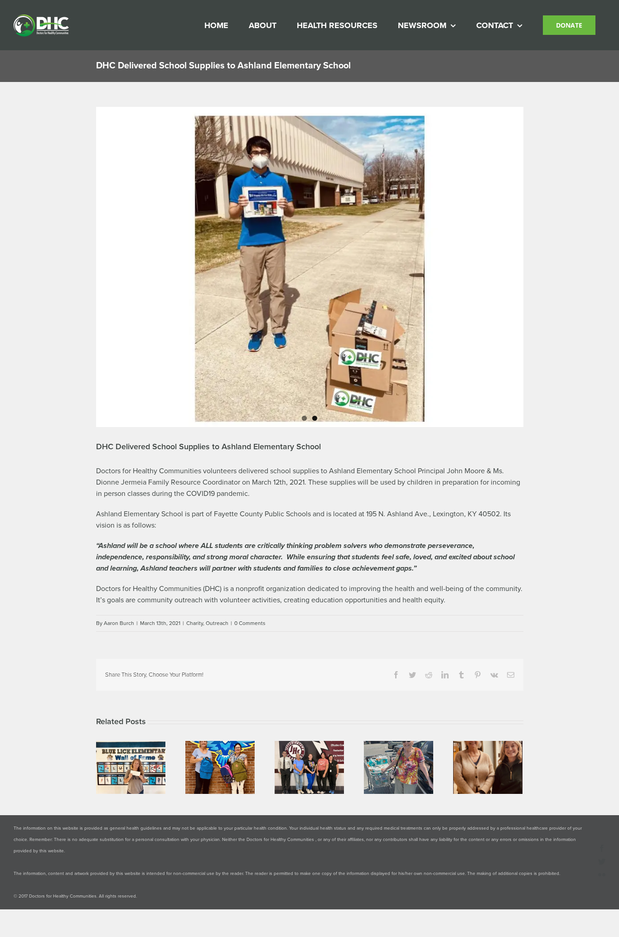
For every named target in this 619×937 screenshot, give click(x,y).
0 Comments (250, 623)
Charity (194, 623)
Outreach (217, 623)
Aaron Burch (119, 623)
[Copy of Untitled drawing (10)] (309, 267)
